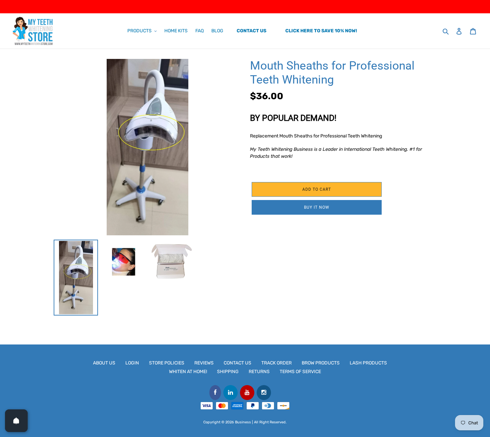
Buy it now (316, 207)
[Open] (16, 420)
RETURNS (259, 371)
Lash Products (368, 363)
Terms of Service (300, 371)
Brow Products (321, 363)
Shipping (228, 371)
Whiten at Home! (188, 371)
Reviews (204, 363)
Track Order (276, 363)
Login (132, 363)
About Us (104, 363)
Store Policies (166, 363)
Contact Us (237, 363)
